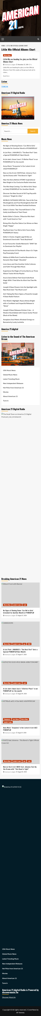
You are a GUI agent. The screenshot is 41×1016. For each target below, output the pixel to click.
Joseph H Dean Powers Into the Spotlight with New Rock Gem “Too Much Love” (20, 288)
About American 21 (10, 396)
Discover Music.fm (9, 997)
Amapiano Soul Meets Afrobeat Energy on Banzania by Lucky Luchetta (18, 321)
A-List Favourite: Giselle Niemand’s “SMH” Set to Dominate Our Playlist (20, 245)
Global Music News (10, 375)
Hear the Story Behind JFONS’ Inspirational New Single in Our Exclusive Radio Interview (19, 181)
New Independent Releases (13, 383)
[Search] (38, 39)
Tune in (6, 401)
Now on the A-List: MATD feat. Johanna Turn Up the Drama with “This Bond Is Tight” (19, 174)
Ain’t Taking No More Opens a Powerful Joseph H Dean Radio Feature (20, 295)
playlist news (17, 605)
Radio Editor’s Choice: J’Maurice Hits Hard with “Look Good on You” (18, 217)
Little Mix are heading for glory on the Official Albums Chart (20, 60)
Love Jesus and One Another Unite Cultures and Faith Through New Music (19, 265)
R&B (29, 644)
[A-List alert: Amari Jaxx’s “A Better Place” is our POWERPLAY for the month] (20, 673)
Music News (7, 55)
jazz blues (16, 719)
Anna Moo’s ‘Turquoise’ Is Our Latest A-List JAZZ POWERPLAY (19, 167)
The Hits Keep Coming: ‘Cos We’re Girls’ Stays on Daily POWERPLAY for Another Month (20, 188)
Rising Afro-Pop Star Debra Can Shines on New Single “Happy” (20, 224)
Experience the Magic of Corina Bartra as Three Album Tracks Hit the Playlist (20, 272)
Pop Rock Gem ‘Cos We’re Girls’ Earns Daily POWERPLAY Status (19, 231)
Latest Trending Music (11, 379)
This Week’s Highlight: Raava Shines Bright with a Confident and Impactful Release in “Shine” (19, 303)
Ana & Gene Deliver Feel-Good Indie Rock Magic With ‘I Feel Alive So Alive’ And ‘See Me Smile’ (20, 280)
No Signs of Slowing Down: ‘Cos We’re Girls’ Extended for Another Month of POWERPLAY (20, 147)
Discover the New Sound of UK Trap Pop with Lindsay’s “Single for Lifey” (19, 194)
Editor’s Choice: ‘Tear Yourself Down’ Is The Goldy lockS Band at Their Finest (19, 211)
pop (24, 644)
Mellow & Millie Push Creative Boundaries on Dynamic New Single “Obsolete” (20, 258)
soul (24, 683)
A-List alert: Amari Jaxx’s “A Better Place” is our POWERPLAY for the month (20, 160)
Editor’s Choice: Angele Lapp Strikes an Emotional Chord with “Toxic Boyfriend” (18, 238)
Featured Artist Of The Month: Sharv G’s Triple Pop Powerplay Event (20, 251)
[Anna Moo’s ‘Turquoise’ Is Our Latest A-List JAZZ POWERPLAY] (20, 712)
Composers (7, 719)
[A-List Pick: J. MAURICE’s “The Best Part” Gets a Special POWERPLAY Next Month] (20, 634)
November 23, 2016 (23, 64)
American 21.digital (10, 65)
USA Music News (9, 370)
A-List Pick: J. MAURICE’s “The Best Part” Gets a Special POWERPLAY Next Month (20, 153)
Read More (6, 76)
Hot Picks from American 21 (13, 388)
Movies (6, 392)
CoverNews (31, 1010)
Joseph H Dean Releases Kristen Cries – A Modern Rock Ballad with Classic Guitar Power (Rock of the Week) (20, 312)
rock (24, 605)
